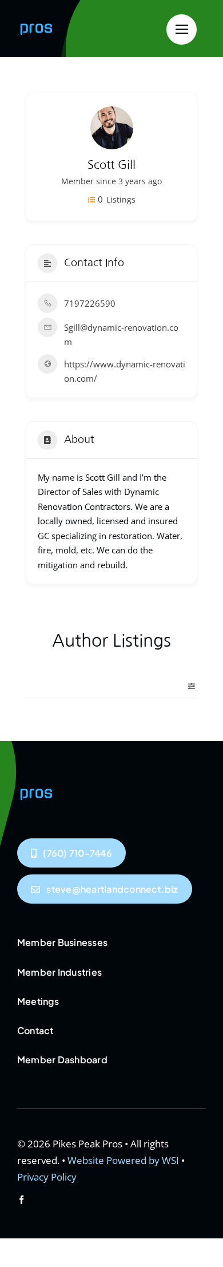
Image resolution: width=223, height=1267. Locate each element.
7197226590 (90, 303)
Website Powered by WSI (123, 1160)
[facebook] (21, 1199)
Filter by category (187, 686)
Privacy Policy (47, 1176)
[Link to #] (181, 29)
